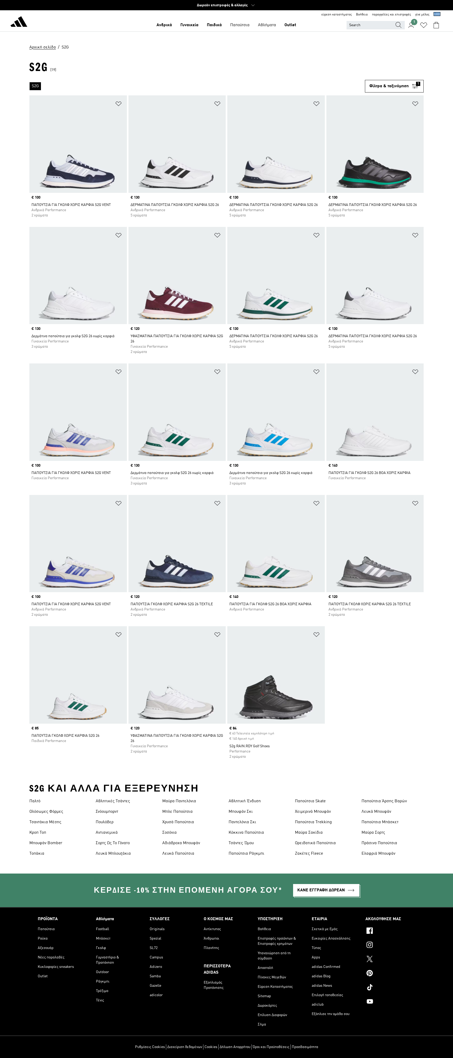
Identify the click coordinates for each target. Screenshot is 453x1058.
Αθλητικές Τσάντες (113, 801)
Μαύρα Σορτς (373, 833)
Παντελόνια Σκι (242, 822)
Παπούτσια (240, 25)
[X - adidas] (390, 960)
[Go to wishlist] (423, 25)
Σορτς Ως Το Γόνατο (113, 843)
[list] (197, 86)
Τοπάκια (36, 854)
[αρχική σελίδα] (18, 22)
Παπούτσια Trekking (313, 822)
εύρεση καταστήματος (336, 14)
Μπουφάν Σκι (241, 812)
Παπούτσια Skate (310, 801)
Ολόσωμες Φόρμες (46, 812)
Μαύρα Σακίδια (309, 833)
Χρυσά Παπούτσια (178, 822)
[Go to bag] (436, 25)
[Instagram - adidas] (390, 946)
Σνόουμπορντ (107, 812)
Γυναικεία (189, 25)
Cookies (210, 1047)
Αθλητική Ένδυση (245, 801)
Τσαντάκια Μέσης (45, 822)
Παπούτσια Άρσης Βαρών (384, 801)
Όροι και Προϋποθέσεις (271, 1047)
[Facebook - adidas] (390, 931)
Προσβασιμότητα (305, 1047)
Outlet (290, 25)
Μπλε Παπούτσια (177, 812)
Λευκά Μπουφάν (376, 812)
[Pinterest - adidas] (390, 974)
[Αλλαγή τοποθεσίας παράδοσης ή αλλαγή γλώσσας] (437, 14)
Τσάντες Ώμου (241, 843)
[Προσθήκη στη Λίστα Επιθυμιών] (118, 105)
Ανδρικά (164, 25)
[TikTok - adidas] (390, 988)
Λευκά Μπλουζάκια (113, 854)
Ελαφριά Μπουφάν (378, 854)
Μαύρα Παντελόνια (179, 801)
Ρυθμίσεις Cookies (150, 1047)
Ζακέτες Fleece (309, 854)
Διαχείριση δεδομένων (184, 1047)
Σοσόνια (169, 833)
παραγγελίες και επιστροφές (391, 14)
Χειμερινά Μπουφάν (313, 812)
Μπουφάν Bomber (45, 843)
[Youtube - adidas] (390, 1002)
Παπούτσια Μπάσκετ (380, 822)
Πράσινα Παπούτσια (379, 843)
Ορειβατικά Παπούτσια (315, 843)
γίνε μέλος (422, 14)
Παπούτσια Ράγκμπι (246, 854)
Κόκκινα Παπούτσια (246, 833)
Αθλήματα (267, 25)
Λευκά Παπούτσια (178, 854)
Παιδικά (214, 25)
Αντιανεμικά (107, 833)
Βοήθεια (362, 14)
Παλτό (34, 801)
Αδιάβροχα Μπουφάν (181, 843)
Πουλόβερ (105, 822)
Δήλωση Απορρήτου (235, 1047)
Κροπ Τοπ (37, 833)
